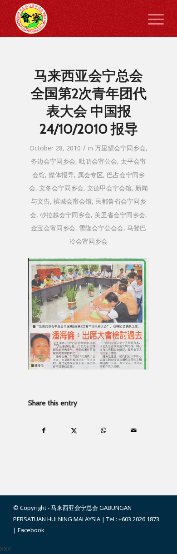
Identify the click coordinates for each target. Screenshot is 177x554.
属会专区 (90, 174)
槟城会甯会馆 (73, 201)
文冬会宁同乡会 (61, 188)
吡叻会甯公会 (98, 161)
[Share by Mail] (133, 430)
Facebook (31, 530)
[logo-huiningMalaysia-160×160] (73, 18)
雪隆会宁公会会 (101, 228)
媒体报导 (61, 174)
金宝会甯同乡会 (53, 228)
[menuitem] (151, 18)
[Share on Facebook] (44, 430)
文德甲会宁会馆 (109, 188)
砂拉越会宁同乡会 (65, 214)
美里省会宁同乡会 (119, 214)
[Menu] (151, 18)
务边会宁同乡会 (53, 161)
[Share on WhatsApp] (103, 430)
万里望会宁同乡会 (120, 148)
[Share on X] (73, 430)
